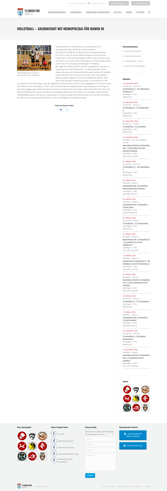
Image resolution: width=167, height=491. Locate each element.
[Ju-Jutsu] (136, 398)
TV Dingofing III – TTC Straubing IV (136, 301)
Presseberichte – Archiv (134, 61)
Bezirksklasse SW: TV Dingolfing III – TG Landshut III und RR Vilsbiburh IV (136, 242)
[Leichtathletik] (145, 398)
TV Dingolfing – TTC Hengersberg (135, 223)
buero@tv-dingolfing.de (98, 3)
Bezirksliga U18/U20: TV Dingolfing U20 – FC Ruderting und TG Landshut (136, 358)
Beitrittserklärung (134, 445)
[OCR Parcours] (127, 407)
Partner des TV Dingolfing (135, 66)
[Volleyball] (145, 407)
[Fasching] (145, 389)
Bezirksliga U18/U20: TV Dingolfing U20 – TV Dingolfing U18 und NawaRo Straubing (136, 148)
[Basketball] (136, 389)
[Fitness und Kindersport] (127, 398)
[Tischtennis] (136, 407)
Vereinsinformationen (133, 51)
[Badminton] (127, 389)
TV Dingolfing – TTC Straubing (134, 126)
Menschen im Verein (133, 56)
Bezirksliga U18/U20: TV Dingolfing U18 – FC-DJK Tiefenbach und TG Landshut (136, 282)
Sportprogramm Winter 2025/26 (134, 434)
